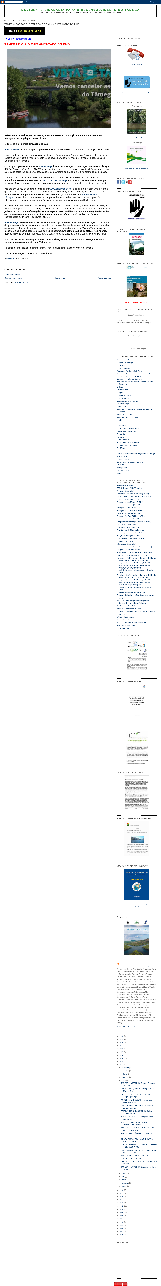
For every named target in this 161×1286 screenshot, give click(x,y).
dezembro (125, 1068)
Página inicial (60, 278)
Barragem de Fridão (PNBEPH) (128, 508)
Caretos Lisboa (122, 390)
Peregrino (120, 437)
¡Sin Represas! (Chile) (125, 628)
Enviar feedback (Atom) (22, 282)
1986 (122, 1235)
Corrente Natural (123, 398)
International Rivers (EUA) (126, 544)
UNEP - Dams (122, 614)
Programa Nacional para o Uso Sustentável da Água (136, 595)
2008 (122, 1216)
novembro (125, 1071)
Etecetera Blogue (123, 404)
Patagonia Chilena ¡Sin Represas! (129, 550)
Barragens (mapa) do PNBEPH (128, 519)
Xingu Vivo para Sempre (126, 625)
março (124, 1180)
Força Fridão (121, 407)
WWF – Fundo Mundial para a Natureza (131, 623)
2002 (122, 1232)
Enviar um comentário (12, 274)
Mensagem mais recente (13, 278)
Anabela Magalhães (124, 368)
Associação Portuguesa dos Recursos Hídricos (134, 496)
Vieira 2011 (121, 473)
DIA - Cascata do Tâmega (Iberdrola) (130, 530)
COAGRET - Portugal (125, 395)
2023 (122, 1046)
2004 (122, 1228)
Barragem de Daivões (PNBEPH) (129, 505)
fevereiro (125, 1183)
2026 (122, 1036)
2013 (122, 1200)
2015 (122, 1193)
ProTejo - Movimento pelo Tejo (128, 445)
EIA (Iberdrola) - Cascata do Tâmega (130, 538)
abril (123, 1177)
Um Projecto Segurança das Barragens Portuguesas (136, 611)
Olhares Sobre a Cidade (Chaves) (129, 429)
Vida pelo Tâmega (123, 470)
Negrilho (120, 420)
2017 (122, 1065)
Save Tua (120, 465)
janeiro (124, 1186)
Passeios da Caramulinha (126, 431)
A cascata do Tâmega (125, 363)
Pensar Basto (122, 434)
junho (124, 1173)
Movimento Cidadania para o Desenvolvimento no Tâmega (80, 9)
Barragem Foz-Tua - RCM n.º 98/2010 (131, 516)
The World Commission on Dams (129, 609)
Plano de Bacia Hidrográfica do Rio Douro (132, 555)
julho (123, 1080)
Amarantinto (121, 365)
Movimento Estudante (125, 414)
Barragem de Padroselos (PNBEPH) (130, 513)
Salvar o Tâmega (123, 459)
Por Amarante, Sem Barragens (128, 442)
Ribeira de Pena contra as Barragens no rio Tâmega (136, 454)
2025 (122, 1039)
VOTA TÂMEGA (12, 149)
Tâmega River (122, 468)
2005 (122, 1225)
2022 (122, 1049)
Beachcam (10, 259)
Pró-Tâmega (121, 448)
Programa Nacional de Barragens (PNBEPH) (133, 592)
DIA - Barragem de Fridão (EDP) (128, 527)
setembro (125, 1077)
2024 (122, 1042)
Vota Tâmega (11, 222)
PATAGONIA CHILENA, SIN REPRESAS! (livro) (134, 552)
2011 (122, 1206)
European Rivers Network (126, 541)
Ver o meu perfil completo (128, 1026)
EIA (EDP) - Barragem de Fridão (128, 536)
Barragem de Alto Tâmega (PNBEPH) (130, 502)
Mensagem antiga (104, 278)
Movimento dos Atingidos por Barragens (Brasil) (134, 547)
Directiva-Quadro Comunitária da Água (131, 533)
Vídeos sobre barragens (125, 617)
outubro (124, 1074)
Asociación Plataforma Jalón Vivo (129, 371)
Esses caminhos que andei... (127, 401)
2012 (122, 1203)
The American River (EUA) (126, 606)
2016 (122, 1190)
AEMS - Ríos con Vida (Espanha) (129, 488)
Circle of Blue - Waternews (126, 524)
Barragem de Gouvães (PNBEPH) (129, 511)
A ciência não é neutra (125, 485)
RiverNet (120, 598)
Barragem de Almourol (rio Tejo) (128, 499)
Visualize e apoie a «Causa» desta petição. (137, 137)
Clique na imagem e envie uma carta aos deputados (136, 92)
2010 (122, 1209)
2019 (122, 1058)
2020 (122, 1055)
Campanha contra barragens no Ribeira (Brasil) (134, 522)
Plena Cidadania (123, 440)
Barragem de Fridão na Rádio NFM (129, 379)
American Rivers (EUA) (125, 491)
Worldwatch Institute (124, 620)
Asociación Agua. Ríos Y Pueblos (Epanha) (133, 494)
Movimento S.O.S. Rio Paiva (127, 417)
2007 (122, 1219)
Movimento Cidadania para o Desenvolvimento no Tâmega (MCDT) (134, 965)
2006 (122, 1222)
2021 (122, 1052)
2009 (122, 1212)
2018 (122, 1062)
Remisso (120, 451)
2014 (122, 1196)
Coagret (120, 393)
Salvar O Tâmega (123, 456)
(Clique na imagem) (136, 64)
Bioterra (120, 387)
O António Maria (123, 423)
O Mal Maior (121, 426)
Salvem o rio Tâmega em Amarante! (130, 462)
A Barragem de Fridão (125, 360)
